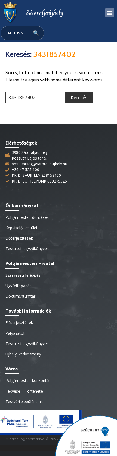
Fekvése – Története (24, 391)
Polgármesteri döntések (27, 217)
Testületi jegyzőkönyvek (27, 248)
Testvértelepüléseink (24, 401)
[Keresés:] (34, 97)
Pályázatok (15, 333)
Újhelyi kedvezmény (23, 354)
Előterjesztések (19, 238)
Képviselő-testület (21, 227)
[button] (109, 12)
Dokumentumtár (20, 296)
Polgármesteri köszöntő (27, 380)
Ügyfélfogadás (18, 285)
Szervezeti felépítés (23, 275)
